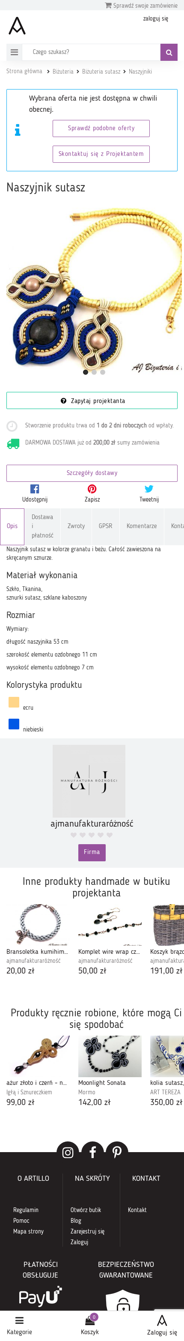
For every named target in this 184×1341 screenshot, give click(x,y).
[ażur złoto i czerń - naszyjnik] (38, 1056)
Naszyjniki (140, 72)
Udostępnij (34, 500)
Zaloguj (79, 1242)
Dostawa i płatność (42, 526)
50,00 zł (92, 971)
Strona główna (24, 72)
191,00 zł (166, 971)
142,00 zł (94, 1103)
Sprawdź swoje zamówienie (145, 6)
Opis (12, 526)
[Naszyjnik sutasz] (94, 295)
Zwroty (76, 526)
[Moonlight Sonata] (110, 1056)
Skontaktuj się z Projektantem (101, 154)
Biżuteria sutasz (101, 72)
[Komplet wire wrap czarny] (110, 925)
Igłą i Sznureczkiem (29, 1093)
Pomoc (21, 1221)
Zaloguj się (162, 1332)
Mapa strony (28, 1232)
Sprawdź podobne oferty (101, 128)
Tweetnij (149, 500)
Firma (92, 852)
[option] (38, 941)
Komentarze (142, 526)
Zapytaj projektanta (97, 401)
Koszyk (90, 1332)
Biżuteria (63, 72)
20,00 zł (20, 971)
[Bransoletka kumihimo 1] (38, 925)
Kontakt (137, 1210)
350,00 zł (166, 1103)
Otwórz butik (86, 1210)
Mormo (86, 1093)
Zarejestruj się (87, 1232)
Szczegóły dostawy (92, 473)
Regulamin (26, 1210)
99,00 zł (20, 1103)
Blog (76, 1221)
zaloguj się (155, 19)
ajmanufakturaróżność (33, 961)
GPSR (106, 526)
